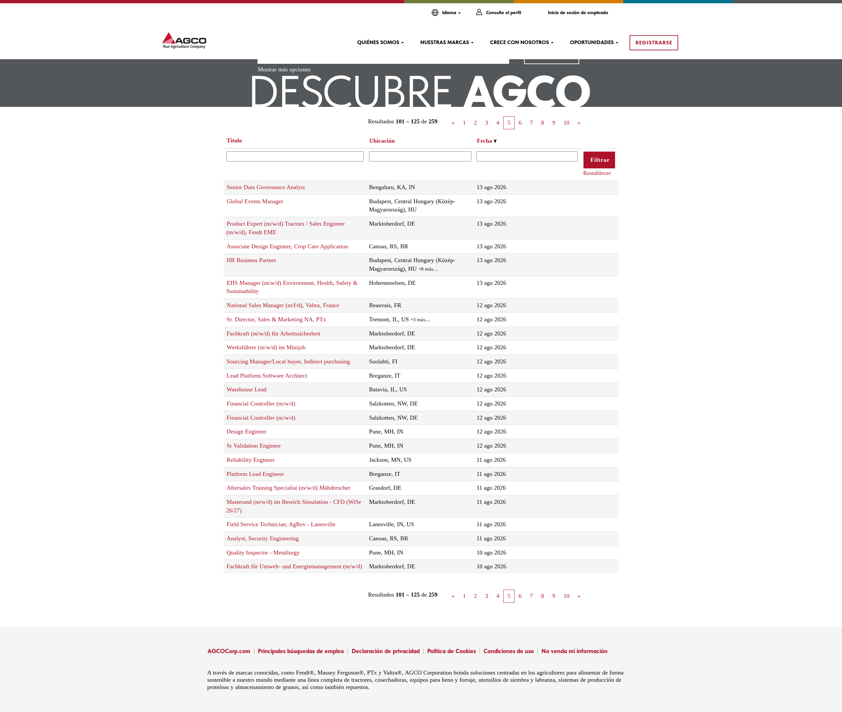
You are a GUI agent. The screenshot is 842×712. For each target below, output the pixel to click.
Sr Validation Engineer (254, 445)
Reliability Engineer (251, 459)
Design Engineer (246, 431)
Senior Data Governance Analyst (266, 187)
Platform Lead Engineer (255, 474)
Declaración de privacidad (386, 651)
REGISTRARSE (653, 42)
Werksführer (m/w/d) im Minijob (266, 347)
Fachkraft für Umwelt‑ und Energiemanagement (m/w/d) (294, 566)
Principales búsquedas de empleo (301, 651)
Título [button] (234, 140)
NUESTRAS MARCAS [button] (445, 42)
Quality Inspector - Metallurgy (263, 552)
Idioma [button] (450, 12)
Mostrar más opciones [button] (284, 69)
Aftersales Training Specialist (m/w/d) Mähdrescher (288, 487)
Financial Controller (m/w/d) (261, 403)
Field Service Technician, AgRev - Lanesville (281, 524)
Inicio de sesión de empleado (578, 12)
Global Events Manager (255, 201)
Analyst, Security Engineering (263, 538)
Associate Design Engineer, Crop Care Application (287, 246)
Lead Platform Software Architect (267, 375)
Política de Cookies (451, 651)
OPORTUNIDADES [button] (592, 42)
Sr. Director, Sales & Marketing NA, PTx (276, 319)
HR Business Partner (251, 260)
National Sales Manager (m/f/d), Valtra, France (283, 305)
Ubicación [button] (382, 140)
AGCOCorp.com (229, 651)
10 (566, 122)
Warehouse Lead (246, 389)
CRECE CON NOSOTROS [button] (520, 42)
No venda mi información (574, 651)
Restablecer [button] (597, 173)
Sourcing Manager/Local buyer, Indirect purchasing (288, 361)
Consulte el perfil (503, 12)
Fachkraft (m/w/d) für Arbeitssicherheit (273, 333)
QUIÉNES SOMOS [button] (379, 42)
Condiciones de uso (508, 651)
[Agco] (184, 40)
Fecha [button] (485, 140)
